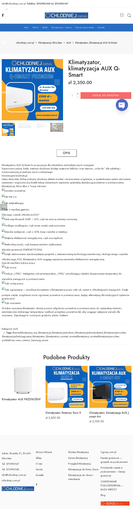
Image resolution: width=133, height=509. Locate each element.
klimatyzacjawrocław (115, 332)
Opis (66, 153)
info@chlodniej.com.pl (14, 475)
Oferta (36, 27)
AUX (68, 42)
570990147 (61, 3)
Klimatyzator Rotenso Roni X (63, 413)
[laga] (32, 89)
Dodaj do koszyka (106, 95)
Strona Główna (44, 452)
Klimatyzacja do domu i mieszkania (80, 477)
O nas (39, 463)
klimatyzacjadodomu (63, 332)
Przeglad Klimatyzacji (79, 463)
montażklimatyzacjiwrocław (104, 336)
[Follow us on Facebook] (3, 15)
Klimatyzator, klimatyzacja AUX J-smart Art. (109, 415)
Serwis (39, 469)
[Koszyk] (121, 15)
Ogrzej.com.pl (108, 452)
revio (18, 340)
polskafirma (8, 340)
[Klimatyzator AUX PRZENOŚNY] (23, 380)
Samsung (36, 340)
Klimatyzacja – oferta (62, 27)
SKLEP (45, 27)
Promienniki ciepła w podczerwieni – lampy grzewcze (113, 471)
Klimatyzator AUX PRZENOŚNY (21, 399)
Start (26, 27)
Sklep (39, 458)
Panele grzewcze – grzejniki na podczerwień (114, 460)
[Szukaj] (129, 15)
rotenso (26, 340)
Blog (103, 495)
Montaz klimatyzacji (78, 452)
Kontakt (101, 27)
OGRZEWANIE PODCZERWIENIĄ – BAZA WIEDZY (112, 485)
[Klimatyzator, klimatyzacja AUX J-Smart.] (4, 42)
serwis (45, 340)
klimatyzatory (53, 336)
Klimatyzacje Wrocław (50, 42)
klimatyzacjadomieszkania (89, 332)
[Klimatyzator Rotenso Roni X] (67, 387)
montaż (64, 336)
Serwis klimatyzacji (78, 458)
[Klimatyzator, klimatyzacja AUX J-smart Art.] (110, 387)
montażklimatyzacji (79, 336)
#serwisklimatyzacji (22, 332)
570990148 (43, 3)
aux (35, 332)
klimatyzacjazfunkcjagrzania (17, 336)
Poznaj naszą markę (84, 27)
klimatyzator (39, 336)
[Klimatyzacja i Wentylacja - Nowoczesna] (66, 15)
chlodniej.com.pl (25, 42)
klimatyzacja (44, 332)
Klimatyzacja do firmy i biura (83, 469)
